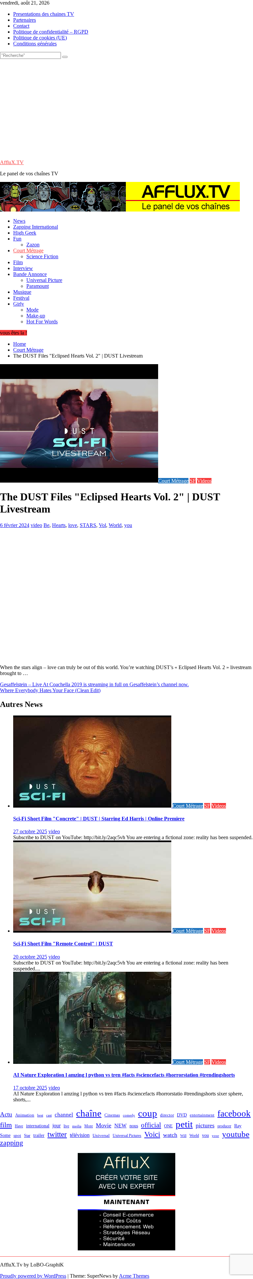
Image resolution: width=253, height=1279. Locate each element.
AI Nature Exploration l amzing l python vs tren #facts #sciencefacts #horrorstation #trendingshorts (124, 1075)
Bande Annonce (30, 274)
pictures (205, 1125)
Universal (101, 1135)
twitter (57, 1134)
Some (5, 1135)
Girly (18, 304)
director (167, 1115)
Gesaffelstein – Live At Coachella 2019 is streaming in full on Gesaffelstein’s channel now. (94, 684)
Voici (152, 1134)
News (19, 221)
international (37, 1125)
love (72, 525)
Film (18, 262)
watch (170, 1135)
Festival (21, 298)
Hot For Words (42, 321)
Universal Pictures (127, 1135)
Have (19, 1126)
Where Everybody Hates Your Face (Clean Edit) (50, 690)
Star (27, 1135)
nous (133, 1125)
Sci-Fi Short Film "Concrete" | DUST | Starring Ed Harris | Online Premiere (98, 818)
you (128, 525)
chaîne (88, 1113)
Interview (23, 268)
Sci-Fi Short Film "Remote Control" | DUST (63, 943)
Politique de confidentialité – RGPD (50, 32)
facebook (234, 1113)
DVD (182, 1115)
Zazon (33, 244)
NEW (120, 1125)
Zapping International (35, 227)
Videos (204, 481)
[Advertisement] (126, 108)
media (76, 1126)
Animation (24, 1115)
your (215, 1136)
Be (46, 525)
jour (56, 1125)
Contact (21, 26)
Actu (6, 1114)
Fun (17, 238)
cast (49, 1115)
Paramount (37, 286)
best (40, 1115)
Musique (22, 292)
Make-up (35, 315)
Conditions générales (35, 43)
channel (64, 1115)
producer (224, 1126)
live (66, 1126)
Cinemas (112, 1115)
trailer (38, 1135)
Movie (103, 1125)
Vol (102, 525)
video (36, 525)
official (151, 1125)
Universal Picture (44, 280)
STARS (88, 525)
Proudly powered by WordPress (33, 1276)
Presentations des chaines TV (43, 14)
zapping (11, 1143)
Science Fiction (42, 256)
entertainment (202, 1115)
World (115, 525)
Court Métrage (28, 250)
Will (183, 1136)
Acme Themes (134, 1276)
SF (193, 481)
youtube (235, 1134)
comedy (129, 1115)
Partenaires (24, 20)
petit (184, 1124)
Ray (237, 1125)
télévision (80, 1135)
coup (147, 1113)
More (88, 1126)
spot (17, 1135)
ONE (168, 1125)
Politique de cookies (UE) (40, 37)
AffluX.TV (12, 162)
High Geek (24, 233)
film (6, 1125)
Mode (32, 310)
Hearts (59, 525)
